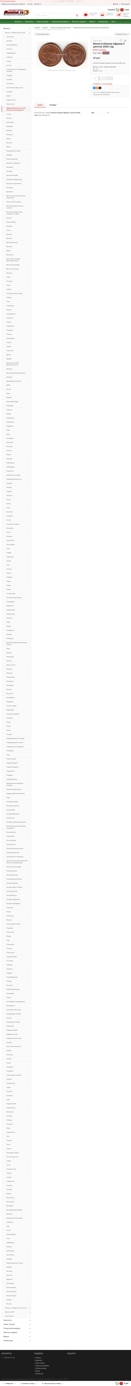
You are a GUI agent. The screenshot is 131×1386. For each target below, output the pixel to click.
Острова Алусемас (13, 806)
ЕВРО (8, 385)
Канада (9, 487)
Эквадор (9, 1259)
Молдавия (10, 685)
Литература (103, 22)
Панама (9, 920)
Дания (9, 354)
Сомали (9, 1079)
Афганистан (11, 104)
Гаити (8, 285)
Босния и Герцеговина (14, 183)
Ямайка (9, 1300)
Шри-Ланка (10, 1255)
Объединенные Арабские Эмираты (15, 784)
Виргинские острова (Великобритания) (13, 260)
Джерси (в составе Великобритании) (13, 364)
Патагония (10, 932)
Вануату (9, 234)
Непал (9, 726)
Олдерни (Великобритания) (16, 793)
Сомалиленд (11, 1083)
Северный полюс (12, 1034)
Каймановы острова (13, 475)
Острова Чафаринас (13, 899)
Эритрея (9, 1271)
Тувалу (9, 1161)
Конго (9, 532)
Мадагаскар (11, 614)
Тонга (8, 1144)
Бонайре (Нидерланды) (14, 179)
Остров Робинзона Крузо (15, 848)
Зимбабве (10, 405)
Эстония (9, 1275)
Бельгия (9, 142)
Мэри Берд (10, 710)
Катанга (9, 495)
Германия (10, 318)
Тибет (8, 1128)
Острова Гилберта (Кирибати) (16, 822)
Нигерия (9, 734)
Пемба (9, 936)
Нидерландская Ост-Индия (15, 738)
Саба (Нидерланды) (13, 989)
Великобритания (12, 242)
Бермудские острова (13, 151)
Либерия (9, 577)
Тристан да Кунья (12, 1157)
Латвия (9, 569)
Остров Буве (11, 810)
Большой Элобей (12, 175)
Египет (9, 389)
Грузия (9, 346)
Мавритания (11, 610)
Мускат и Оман (11, 706)
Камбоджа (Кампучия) (14, 479)
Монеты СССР (9, 1312)
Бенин (9, 147)
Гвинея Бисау (11, 314)
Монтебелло (11, 697)
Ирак (8, 430)
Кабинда (9, 459)
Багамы (9, 118)
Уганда (9, 1177)
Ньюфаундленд (12, 779)
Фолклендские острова (14, 1210)
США (8, 1099)
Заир (8, 393)
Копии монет (9, 1316)
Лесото (9, 573)
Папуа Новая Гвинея (13, 924)
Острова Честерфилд (13, 903)
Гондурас (10, 330)
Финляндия (10, 1202)
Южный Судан (11, 1295)
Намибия (10, 718)
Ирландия (10, 438)
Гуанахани (10, 350)
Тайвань (9, 1120)
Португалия (10, 952)
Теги (113, 22)
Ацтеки (9, 114)
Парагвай (10, 928)
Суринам (9, 1095)
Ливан (9, 581)
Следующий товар (121, 34)
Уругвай (9, 1189)
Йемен (9, 454)
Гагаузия (10, 281)
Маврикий (10, 606)
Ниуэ (8, 755)
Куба (8, 548)
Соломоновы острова (14, 1075)
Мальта (9, 661)
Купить (109, 78)
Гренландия (11, 338)
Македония (10, 630)
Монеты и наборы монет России (16, 1308)
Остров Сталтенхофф (14, 867)
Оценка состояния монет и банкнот (13, 4)
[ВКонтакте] (94, 88)
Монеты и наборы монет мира (15, 32)
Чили (8, 1238)
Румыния (10, 985)
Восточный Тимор (13, 269)
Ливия (9, 585)
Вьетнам (9, 273)
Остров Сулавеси (12, 883)
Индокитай (10, 418)
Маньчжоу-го (11, 665)
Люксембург (11, 601)
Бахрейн (9, 130)
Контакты (37, 4)
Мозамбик (10, 681)
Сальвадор (10, 993)
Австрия (9, 41)
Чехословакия (11, 1234)
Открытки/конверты (60, 22)
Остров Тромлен (12, 891)
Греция (9, 342)
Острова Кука (11, 832)
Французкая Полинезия (14, 1218)
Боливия (9, 171)
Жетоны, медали (79, 22)
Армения (9, 92)
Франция (9, 1214)
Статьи (29, 4)
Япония (9, 1304)
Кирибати (10, 516)
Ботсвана (10, 187)
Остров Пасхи (11, 844)
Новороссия (11, 771)
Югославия (10, 1283)
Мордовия (10, 701)
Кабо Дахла (10, 463)
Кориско (9, 536)
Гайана (9, 289)
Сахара (9, 1018)
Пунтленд (10, 961)
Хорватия (10, 1222)
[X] (100, 88)
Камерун (9, 483)
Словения (10, 1071)
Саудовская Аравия (13, 1022)
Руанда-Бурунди (12, 977)
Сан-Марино (11, 1005)
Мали (8, 648)
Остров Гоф (10, 818)
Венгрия (9, 246)
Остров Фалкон (12, 895)
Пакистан (10, 907)
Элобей (9, 1267)
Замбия (9, 397)
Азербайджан (11, 53)
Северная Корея (12, 1030)
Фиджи (9, 1193)
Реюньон (10, 969)
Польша (9, 948)
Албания (9, 57)
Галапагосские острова (14, 293)
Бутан (9, 230)
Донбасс (9, 377)
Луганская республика (14, 597)
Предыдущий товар (43, 34)
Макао (9, 626)
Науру (9, 722)
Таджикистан (11, 1108)
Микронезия (11, 677)
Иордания (10, 426)
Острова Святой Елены (14, 879)
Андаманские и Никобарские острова (16, 70)
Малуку (9, 652)
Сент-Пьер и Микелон (14, 1046)
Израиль (9, 410)
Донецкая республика (14, 381)
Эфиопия (10, 1279)
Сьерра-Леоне (11, 1103)
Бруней (9, 218)
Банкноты (29, 22)
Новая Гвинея (11, 759)
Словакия (10, 1067)
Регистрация (125, 4)
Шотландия (10, 1251)
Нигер (9, 730)
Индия (9, 414)
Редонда (9, 965)
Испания (9, 446)
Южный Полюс (12, 1291)
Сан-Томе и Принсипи (14, 1010)
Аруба (9, 96)
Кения (9, 503)
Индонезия (10, 422)
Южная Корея (11, 1287)
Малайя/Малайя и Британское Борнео (17, 643)
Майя (8, 622)
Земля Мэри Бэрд (12, 401)
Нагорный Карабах (13, 714)
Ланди (9, 561)
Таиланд (9, 1116)
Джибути (10, 369)
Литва (9, 589)
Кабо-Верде (10, 467)
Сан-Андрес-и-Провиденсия (16, 1001)
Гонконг (9, 334)
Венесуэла (10, 254)
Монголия (10, 693)
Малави (9, 634)
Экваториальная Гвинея (15, 1263)
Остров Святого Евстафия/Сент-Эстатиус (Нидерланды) (17, 861)
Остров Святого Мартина (15, 856)
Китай (9, 520)
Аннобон (9, 79)
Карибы (9, 491)
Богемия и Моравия (13, 163)
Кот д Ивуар (11, 544)
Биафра (9, 155)
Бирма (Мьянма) (12, 159)
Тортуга (9, 1148)
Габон (9, 277)
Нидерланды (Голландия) (15, 746)
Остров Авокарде (12, 801)
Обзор (40, 105)
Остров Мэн (10, 836)
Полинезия (10, 944)
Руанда (9, 981)
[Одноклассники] (97, 88)
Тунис (8, 1165)
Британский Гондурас (14, 202)
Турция (9, 1173)
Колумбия (10, 528)
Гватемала (10, 305)
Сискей (9, 1059)
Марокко (9, 669)
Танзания (10, 1124)
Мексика (9, 673)
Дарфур (9, 359)
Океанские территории (14, 789)
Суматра (9, 1091)
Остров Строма (12, 871)
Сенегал (9, 1042)
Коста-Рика (10, 540)
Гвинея (9, 310)
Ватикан (9, 238)
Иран (8, 434)
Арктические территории (15, 87)
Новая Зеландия (12, 763)
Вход (116, 4)
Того (8, 1136)
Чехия (9, 1230)
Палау (9, 911)
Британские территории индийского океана (15, 213)
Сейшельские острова (14, 1038)
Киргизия (10, 512)
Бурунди (9, 226)
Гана (8, 301)
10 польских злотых (7, 1)
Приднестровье (12, 956)
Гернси (9, 322)
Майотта (9, 618)
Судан (9, 1087)
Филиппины (10, 1197)
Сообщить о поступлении (102, 84)
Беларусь (10, 134)
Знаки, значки (42, 22)
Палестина (10, 916)
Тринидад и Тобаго (13, 1152)
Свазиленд (10, 1026)
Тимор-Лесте (11, 1132)
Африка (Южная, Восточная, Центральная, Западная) (16, 109)
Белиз (9, 138)
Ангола (9, 65)
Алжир (9, 61)
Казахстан (10, 471)
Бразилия (10, 191)
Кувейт (9, 552)
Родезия (9, 973)
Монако (9, 689)
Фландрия (10, 1206)
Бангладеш (10, 122)
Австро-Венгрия (12, 45)
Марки (92, 22)
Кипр (8, 508)
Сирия (9, 1063)
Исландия (10, 442)
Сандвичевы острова (14, 1014)
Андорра (9, 75)
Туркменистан (11, 1169)
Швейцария (10, 1242)
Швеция (9, 1246)
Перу (8, 940)
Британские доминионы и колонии (15, 207)
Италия (9, 450)
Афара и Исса (11, 100)
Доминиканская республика (16, 373)
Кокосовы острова (13, 524)
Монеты (18, 22)
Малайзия (10, 638)
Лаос (8, 565)
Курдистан (10, 557)
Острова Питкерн (12, 875)
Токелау (9, 1140)
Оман (8, 797)
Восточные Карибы (13, 265)
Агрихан (9, 49)
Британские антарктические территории (16, 197)
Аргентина (10, 83)
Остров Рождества (13, 852)
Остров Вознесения (13, 814)
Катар (9, 499)
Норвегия (10, 775)
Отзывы (53, 105)
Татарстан (10, 1112)
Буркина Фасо (11, 222)
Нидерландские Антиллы (15, 742)
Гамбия (9, 297)
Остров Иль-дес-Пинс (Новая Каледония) (16, 827)
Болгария (10, 167)
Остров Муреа (11, 840)
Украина (9, 1185)
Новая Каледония (13, 767)
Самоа (9, 997)
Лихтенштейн (11, 593)
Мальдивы (10, 657)
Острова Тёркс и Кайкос (14, 887)
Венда (9, 250)
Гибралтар (10, 326)
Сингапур (10, 1054)
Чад (8, 1226)
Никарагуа (10, 750)
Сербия (9, 1050)
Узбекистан (10, 1181)
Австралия (10, 36)
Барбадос (10, 126)
